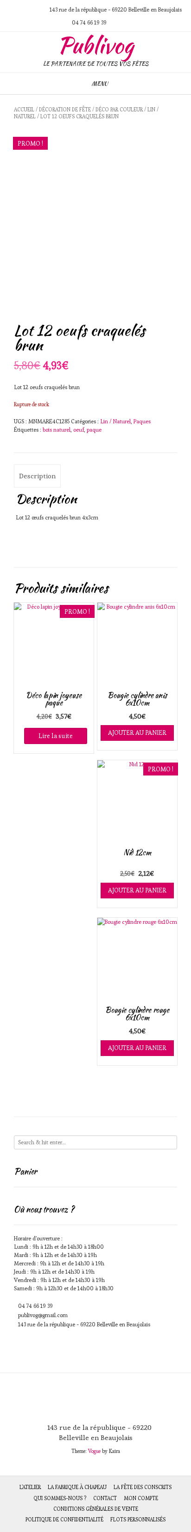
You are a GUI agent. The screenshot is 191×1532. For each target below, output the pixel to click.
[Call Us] (23, 9)
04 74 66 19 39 (35, 1305)
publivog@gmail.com (43, 1315)
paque (94, 429)
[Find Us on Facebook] (34, 9)
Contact (105, 1498)
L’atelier (30, 1487)
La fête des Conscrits (143, 1487)
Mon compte (141, 1498)
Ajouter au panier (137, 733)
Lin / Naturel (115, 421)
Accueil (24, 109)
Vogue (94, 1451)
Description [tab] (37, 475)
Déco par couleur (119, 109)
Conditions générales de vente (95, 1509)
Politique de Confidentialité (64, 1519)
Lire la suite (55, 736)
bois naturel (56, 429)
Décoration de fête (65, 109)
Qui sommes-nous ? (59, 1498)
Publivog (95, 45)
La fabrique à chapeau (77, 1487)
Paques (142, 421)
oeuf (78, 429)
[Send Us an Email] (12, 9)
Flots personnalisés (138, 1519)
